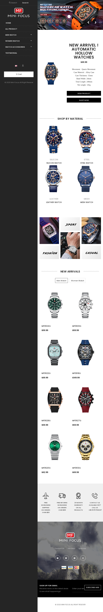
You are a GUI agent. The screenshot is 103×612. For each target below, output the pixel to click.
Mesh (87, 198)
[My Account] (23, 65)
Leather (54, 198)
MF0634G (46, 326)
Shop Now (84, 100)
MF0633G (76, 326)
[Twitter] (66, 558)
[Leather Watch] (54, 179)
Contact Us (59, 548)
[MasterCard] (76, 567)
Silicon (54, 159)
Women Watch (77, 280)
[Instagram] (83, 558)
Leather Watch (54, 202)
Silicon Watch (54, 163)
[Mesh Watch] (86, 179)
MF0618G (76, 373)
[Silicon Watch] (54, 139)
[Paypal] (64, 567)
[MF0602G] (51, 73)
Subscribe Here (92, 587)
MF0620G (46, 468)
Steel (87, 159)
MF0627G (76, 420)
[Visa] (70, 567)
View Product (83, 93)
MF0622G (46, 373)
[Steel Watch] (86, 139)
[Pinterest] (74, 558)
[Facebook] (57, 558)
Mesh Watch (86, 202)
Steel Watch (86, 163)
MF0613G (76, 468)
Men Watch (61, 280)
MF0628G (46, 420)
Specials (82, 548)
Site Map (71, 548)
